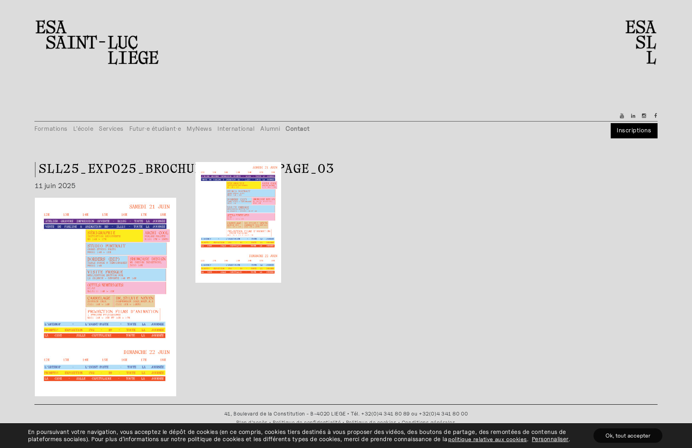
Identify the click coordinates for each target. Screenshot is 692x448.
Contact (298, 128)
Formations (50, 128)
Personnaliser (550, 439)
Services (111, 128)
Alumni (270, 128)
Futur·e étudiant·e (155, 128)
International (236, 128)
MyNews (199, 128)
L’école (83, 128)
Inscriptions (634, 130)
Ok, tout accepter (628, 435)
